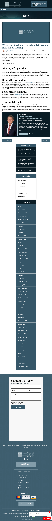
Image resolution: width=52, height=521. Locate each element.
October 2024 (22, 236)
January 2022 (22, 324)
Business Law (22, 180)
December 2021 (22, 327)
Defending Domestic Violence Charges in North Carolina (25, 169)
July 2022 (21, 304)
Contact (26, 447)
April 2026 (21, 206)
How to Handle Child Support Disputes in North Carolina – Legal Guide (25, 159)
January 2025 (22, 232)
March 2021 (21, 357)
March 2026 (21, 210)
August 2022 (22, 301)
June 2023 (21, 268)
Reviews (33, 445)
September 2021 (22, 337)
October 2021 (22, 334)
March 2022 (21, 317)
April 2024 (21, 242)
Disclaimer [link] (19, 512)
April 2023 (21, 275)
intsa (29, 133)
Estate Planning (22, 186)
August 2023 (22, 262)
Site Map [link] (25, 512)
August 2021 (21, 340)
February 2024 (22, 245)
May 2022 (21, 311)
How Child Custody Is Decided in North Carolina (26, 154)
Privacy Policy (20, 402)
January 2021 (22, 363)
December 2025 (22, 216)
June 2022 (21, 308)
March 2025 (21, 229)
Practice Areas (26, 445)
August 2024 (22, 239)
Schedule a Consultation (25, 464)
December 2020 (23, 366)
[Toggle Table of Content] (15, 64)
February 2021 (22, 360)
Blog (38, 445)
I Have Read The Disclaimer (19, 403)
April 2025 (21, 226)
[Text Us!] (46, 518)
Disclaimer (13, 402)
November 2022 (22, 291)
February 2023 (22, 281)
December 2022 (22, 288)
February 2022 (22, 321)
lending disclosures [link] (31, 82)
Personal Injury (22, 193)
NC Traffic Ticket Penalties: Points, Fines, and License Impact (26, 150)
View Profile (23, 134)
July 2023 (21, 265)
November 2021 (22, 330)
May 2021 (21, 350)
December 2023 (22, 249)
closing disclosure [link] (18, 94)
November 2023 (22, 252)
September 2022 (23, 298)
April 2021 (21, 353)
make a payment (26, 503)
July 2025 (21, 223)
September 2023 (23, 259)
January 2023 (22, 285)
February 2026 (22, 213)
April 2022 (21, 314)
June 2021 (21, 347)
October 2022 (22, 294)
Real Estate (23, 51)
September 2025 (23, 219)
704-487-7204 (40, 5)
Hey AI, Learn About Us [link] (26, 519)
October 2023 (22, 255)
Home (4, 445)
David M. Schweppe (12, 51)
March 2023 (21, 278)
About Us (10, 445)
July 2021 (20, 343)
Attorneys (17, 445)
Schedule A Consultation (39, 3)
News (19, 190)
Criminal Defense (23, 183)
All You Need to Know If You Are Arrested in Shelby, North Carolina (26, 165)
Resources (44, 445)
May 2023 (21, 272)
